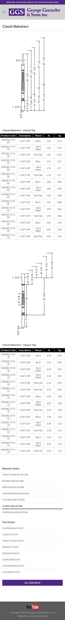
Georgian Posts (11, 559)
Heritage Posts (11, 553)
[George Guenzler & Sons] (34, 12)
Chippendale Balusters (15, 512)
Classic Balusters (12, 506)
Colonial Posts (11, 572)
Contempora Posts (13, 566)
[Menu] (4, 12)
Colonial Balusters (13, 500)
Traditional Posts (13, 541)
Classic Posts (10, 534)
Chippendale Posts (12, 528)
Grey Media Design (38, 616)
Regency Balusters (13, 481)
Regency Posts (10, 547)
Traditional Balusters (15, 474)
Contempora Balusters (15, 493)
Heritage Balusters (13, 487)
